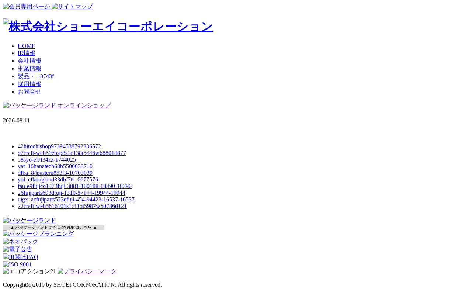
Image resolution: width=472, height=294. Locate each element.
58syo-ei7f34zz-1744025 (47, 159)
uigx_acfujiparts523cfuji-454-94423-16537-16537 (76, 199)
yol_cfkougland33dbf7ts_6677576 (58, 179)
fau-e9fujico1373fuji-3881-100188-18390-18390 (75, 186)
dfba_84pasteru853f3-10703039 (55, 173)
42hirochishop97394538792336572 (59, 146)
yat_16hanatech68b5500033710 (55, 166)
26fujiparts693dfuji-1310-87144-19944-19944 (71, 193)
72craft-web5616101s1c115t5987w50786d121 (72, 206)
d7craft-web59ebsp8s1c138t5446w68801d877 (72, 153)
